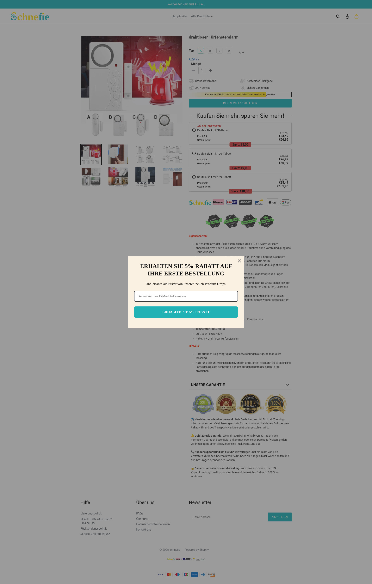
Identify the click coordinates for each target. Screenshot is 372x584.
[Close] (239, 261)
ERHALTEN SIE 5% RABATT (186, 312)
